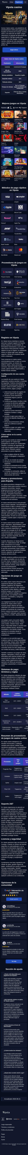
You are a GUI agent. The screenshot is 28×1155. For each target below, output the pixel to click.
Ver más (14, 961)
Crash (16, 107)
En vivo (11, 107)
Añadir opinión (14, 899)
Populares (4, 107)
